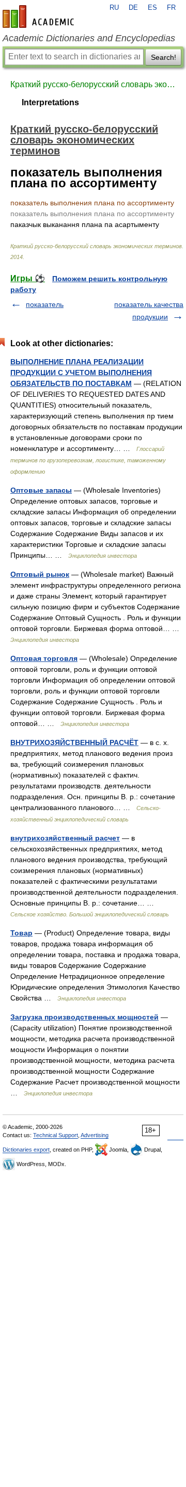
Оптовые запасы (41, 490)
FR (171, 7)
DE (133, 7)
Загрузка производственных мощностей (84, 1017)
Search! (163, 57)
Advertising (95, 1135)
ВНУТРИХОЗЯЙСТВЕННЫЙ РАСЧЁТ (74, 742)
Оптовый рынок (39, 574)
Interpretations (50, 102)
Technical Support (55, 1135)
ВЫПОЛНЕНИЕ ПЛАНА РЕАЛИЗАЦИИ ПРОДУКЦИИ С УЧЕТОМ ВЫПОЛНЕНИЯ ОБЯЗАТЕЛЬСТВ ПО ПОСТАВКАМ (81, 372)
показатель (45, 304)
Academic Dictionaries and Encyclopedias (89, 38)
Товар (21, 933)
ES (152, 7)
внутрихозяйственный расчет (65, 838)
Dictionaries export (26, 1149)
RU (114, 7)
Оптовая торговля (44, 658)
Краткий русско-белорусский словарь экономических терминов (93, 84)
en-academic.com (40, 16)
